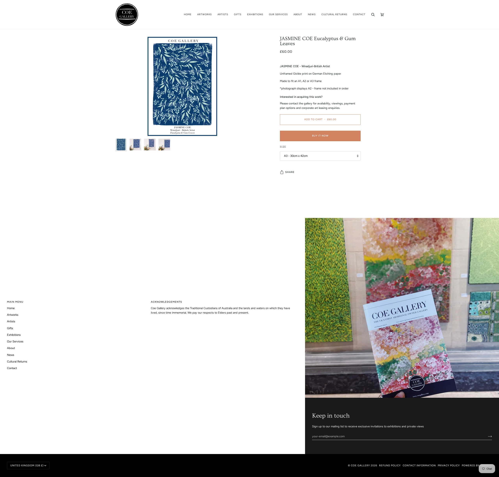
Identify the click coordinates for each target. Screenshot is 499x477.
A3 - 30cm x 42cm (296, 156)
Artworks (12, 315)
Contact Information (419, 465)
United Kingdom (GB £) (26, 465)
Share (290, 172)
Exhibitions (14, 335)
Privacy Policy (449, 465)
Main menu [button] (15, 301)
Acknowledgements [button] (166, 301)
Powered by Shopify (477, 465)
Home (11, 308)
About (11, 348)
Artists (11, 321)
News (10, 355)
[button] (204, 14)
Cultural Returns (17, 361)
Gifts (10, 328)
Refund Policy (390, 465)
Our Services (15, 341)
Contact (12, 368)
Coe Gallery (360, 465)
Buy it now (320, 135)
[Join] (487, 436)
